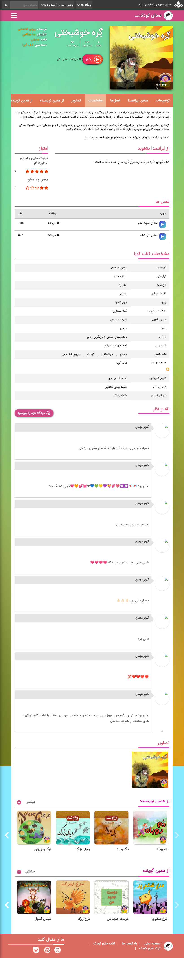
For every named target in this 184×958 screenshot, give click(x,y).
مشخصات (95, 100)
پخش (89, 59)
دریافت (52, 223)
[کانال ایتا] (47, 951)
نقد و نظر (161, 409)
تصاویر (76, 100)
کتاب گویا (27, 45)
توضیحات (162, 100)
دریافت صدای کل (68, 59)
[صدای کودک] (57, 951)
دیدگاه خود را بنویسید (31, 413)
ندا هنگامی (28, 34)
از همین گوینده (21, 100)
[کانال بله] (36, 951)
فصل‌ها (115, 100)
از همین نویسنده (52, 100)
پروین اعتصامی (27, 29)
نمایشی (35, 39)
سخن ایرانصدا (138, 100)
